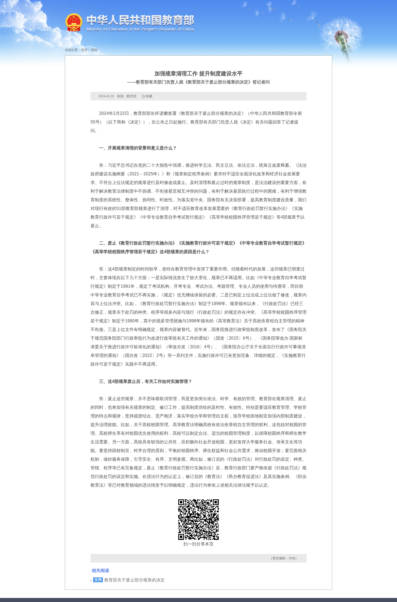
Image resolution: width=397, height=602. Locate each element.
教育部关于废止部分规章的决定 (134, 580)
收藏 (149, 96)
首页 (84, 50)
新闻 (94, 50)
